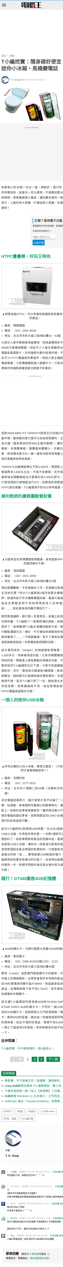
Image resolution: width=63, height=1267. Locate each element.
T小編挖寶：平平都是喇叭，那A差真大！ (27, 1048)
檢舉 (61, 1235)
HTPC (14, 358)
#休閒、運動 (9, 1118)
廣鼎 (17, 650)
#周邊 (20, 1111)
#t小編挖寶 (27, 1118)
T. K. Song (14, 80)
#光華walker (48, 1111)
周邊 (12, 56)
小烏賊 (13, 1172)
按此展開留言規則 (39, 1258)
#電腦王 (32, 1111)
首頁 (3, 56)
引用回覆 (56, 1172)
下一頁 (53, 1059)
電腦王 (31, 5)
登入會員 (31, 1254)
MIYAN (13, 1218)
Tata (12, 1235)
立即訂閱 (38, 242)
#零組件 (7, 1111)
